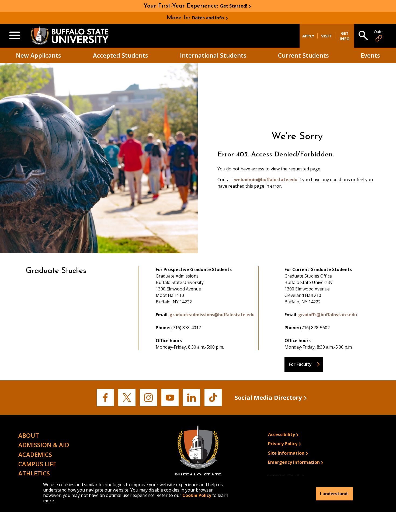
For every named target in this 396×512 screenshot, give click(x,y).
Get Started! (233, 6)
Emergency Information (294, 462)
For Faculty (300, 364)
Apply (308, 35)
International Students (213, 55)
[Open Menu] (15, 35)
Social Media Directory (268, 397)
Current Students (303, 55)
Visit (326, 35)
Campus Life (37, 464)
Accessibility (281, 434)
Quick (379, 31)
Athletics (34, 473)
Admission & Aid (43, 445)
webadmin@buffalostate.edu (265, 180)
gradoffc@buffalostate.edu (327, 315)
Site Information (286, 453)
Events (370, 55)
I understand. (334, 494)
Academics (35, 454)
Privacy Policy (282, 444)
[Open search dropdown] (363, 36)
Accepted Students (120, 55)
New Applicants (38, 55)
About (28, 435)
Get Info (345, 35)
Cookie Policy (196, 495)
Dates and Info (208, 18)
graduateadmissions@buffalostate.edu (212, 315)
